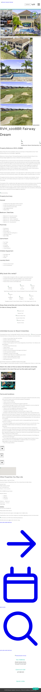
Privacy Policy (33, 690)
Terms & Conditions (25, 690)
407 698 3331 (20, 672)
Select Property (20, 676)
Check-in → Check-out (5, 501)
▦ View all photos (36, 125)
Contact (28, 4)
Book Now (2, 506)
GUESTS (2, 504)
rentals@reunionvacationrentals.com (22, 666)
